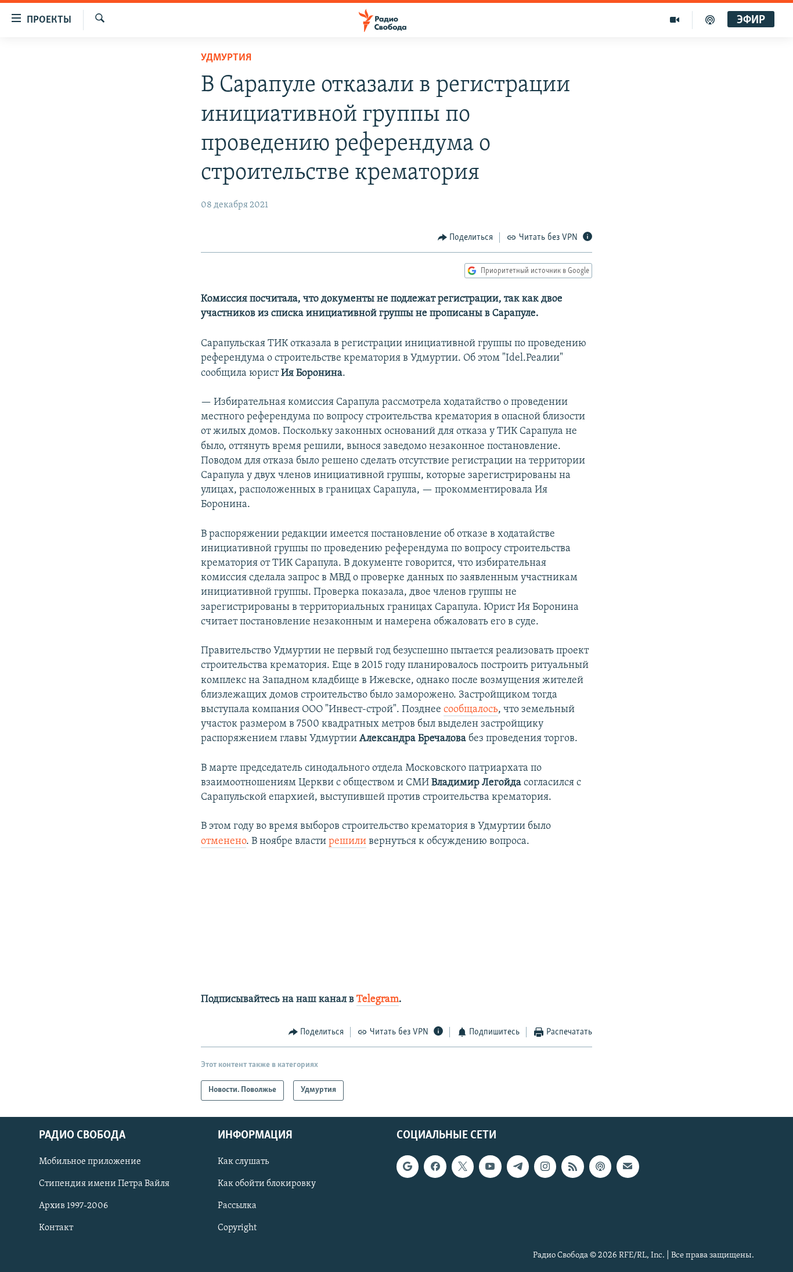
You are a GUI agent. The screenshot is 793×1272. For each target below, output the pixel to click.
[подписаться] (628, 1166)
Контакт (56, 1228)
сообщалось (471, 710)
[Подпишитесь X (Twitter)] (463, 1166)
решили (347, 841)
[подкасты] (710, 19)
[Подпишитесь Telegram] (518, 1166)
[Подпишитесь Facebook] (435, 1166)
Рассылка (237, 1205)
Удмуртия (226, 58)
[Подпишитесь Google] (407, 1166)
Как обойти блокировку (267, 1183)
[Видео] (675, 19)
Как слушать (243, 1161)
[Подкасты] (600, 1166)
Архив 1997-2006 (73, 1205)
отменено (223, 841)
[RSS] (572, 1166)
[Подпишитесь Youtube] (490, 1166)
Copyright (237, 1228)
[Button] (465, 237)
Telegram (377, 999)
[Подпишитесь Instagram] (545, 1166)
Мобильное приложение (90, 1161)
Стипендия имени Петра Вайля (104, 1183)
